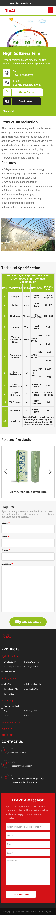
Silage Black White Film (13, 667)
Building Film (9, 694)
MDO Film (7, 684)
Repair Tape (7, 734)
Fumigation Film (32, 667)
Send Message (20, 894)
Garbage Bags (31, 711)
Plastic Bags (7, 700)
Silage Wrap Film (32, 662)
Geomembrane (9, 671)
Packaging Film (9, 678)
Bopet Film (7, 728)
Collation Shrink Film (34, 684)
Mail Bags (7, 715)
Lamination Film (32, 689)
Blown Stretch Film (11, 689)
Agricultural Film (10, 656)
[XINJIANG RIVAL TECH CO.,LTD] (7, 635)
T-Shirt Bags (30, 715)
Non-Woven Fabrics (11, 722)
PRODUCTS (10, 649)
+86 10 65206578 (23, 75)
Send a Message (31, 621)
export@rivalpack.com (20, 3)
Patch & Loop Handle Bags (12, 708)
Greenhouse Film (10, 662)
